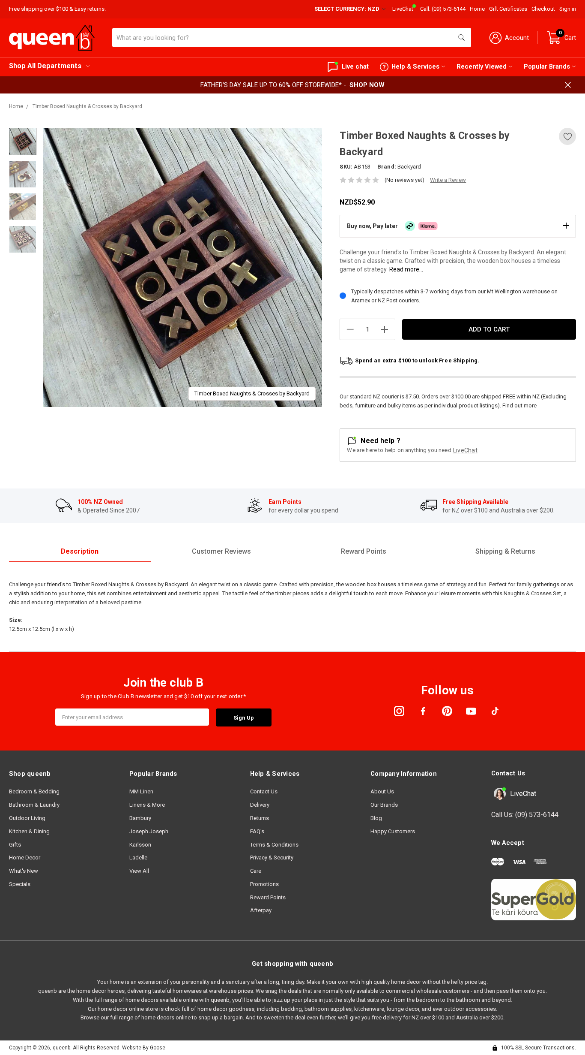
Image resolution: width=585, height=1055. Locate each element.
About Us (382, 791)
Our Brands (384, 805)
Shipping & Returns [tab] (505, 551)
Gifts (15, 844)
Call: (443, 9)
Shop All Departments (45, 66)
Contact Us (264, 791)
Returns (259, 818)
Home (477, 9)
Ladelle (138, 857)
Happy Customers (392, 831)
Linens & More (147, 805)
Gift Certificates (508, 9)
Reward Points (268, 897)
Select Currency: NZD (347, 9)
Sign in (567, 9)
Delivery (259, 805)
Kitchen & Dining (29, 831)
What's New (23, 871)
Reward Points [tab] (363, 551)
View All (139, 871)
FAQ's (257, 831)
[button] (458, 226)
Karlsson (140, 844)
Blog (376, 818)
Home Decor (24, 857)
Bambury (140, 818)
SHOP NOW (367, 85)
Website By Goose (143, 1048)
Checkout (543, 9)
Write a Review (448, 180)
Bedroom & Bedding (34, 791)
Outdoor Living (27, 818)
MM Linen (141, 791)
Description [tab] (79, 551)
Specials (19, 884)
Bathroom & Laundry (34, 805)
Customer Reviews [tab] (221, 551)
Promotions (264, 884)
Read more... (406, 269)
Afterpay (261, 910)
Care (255, 871)
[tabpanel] (182, 267)
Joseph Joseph (148, 831)
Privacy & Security (271, 857)
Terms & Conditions (274, 844)
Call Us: (524, 815)
